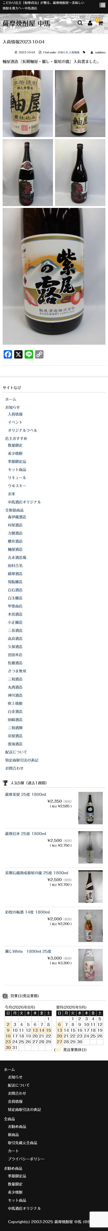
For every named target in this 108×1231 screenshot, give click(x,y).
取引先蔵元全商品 (22, 1143)
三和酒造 (15, 679)
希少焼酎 (15, 453)
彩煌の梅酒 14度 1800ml (27, 912)
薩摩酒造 (15, 574)
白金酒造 (15, 711)
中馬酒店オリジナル (24, 502)
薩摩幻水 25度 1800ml (25, 834)
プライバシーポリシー (26, 1159)
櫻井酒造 (15, 541)
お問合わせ (14, 768)
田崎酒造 (15, 720)
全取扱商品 (14, 510)
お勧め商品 (17, 1126)
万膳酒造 (15, 533)
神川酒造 (15, 695)
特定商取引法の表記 (21, 760)
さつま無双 (17, 671)
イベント (15, 422)
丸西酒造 (15, 687)
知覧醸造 (15, 582)
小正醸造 (15, 622)
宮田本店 (15, 655)
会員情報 (15, 1101)
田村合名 (15, 566)
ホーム (10, 399)
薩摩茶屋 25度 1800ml (25, 794)
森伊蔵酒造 (17, 517)
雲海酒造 (15, 744)
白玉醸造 (15, 598)
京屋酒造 (15, 736)
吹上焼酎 (15, 703)
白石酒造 (15, 590)
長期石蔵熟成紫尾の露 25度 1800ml (36, 873)
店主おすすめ (16, 438)
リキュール (17, 478)
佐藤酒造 (15, 663)
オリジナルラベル (22, 430)
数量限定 (15, 445)
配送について (16, 752)
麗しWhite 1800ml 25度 (28, 951)
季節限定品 (17, 461)
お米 (11, 494)
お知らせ (63, 52)
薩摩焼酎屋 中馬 (27, 23)
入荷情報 (74, 52)
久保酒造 (15, 647)
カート (13, 1151)
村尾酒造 (15, 525)
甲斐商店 (15, 606)
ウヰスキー (17, 486)
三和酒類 (15, 728)
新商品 (13, 1135)
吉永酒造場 (17, 557)
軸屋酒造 (15, 549)
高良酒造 (15, 638)
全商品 (9, 1119)
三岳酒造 (15, 630)
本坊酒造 (15, 614)
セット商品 (17, 470)
